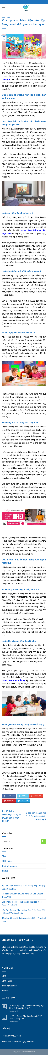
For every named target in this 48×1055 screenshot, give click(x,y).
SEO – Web (7, 861)
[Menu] (3, 8)
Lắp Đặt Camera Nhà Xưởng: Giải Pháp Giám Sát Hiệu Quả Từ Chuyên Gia (23, 912)
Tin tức (5, 871)
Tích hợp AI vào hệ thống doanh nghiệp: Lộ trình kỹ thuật (24, 920)
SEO (4, 856)
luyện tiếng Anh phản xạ (13, 680)
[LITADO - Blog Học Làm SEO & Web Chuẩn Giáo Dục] (25, 8)
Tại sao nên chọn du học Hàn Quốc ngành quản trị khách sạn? (35, 816)
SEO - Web (6, 17)
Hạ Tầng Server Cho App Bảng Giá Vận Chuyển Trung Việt (22, 895)
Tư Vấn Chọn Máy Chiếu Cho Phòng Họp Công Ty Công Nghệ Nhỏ (23, 887)
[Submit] (43, 841)
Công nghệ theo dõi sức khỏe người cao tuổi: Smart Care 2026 (21, 903)
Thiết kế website (9, 866)
